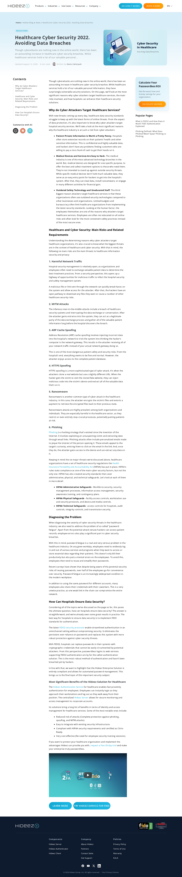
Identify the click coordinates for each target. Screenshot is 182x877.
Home (18, 22)
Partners (85, 849)
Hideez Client (55, 853)
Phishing (53, 432)
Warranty (117, 853)
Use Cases (67, 6)
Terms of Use (119, 849)
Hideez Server (81, 697)
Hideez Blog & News (32, 22)
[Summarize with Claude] (22, 130)
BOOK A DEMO (153, 6)
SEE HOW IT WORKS (131, 6)
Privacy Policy (119, 844)
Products (39, 6)
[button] (170, 6)
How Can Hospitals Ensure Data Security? (27, 113)
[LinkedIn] (99, 865)
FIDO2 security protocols (71, 627)
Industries (53, 6)
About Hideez (87, 844)
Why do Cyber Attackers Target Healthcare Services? (26, 88)
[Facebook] (82, 865)
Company (94, 6)
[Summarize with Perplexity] (30, 130)
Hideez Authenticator (58, 849)
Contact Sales (87, 853)
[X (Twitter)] (93, 865)
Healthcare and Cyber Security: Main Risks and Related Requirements (26, 98)
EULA (115, 858)
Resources (80, 6)
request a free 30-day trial (104, 745)
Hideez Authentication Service (68, 687)
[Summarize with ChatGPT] (15, 130)
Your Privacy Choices (110, 872)
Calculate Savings (152, 104)
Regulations (22, 31)
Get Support (86, 858)
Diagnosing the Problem (26, 107)
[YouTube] (88, 865)
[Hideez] (27, 826)
